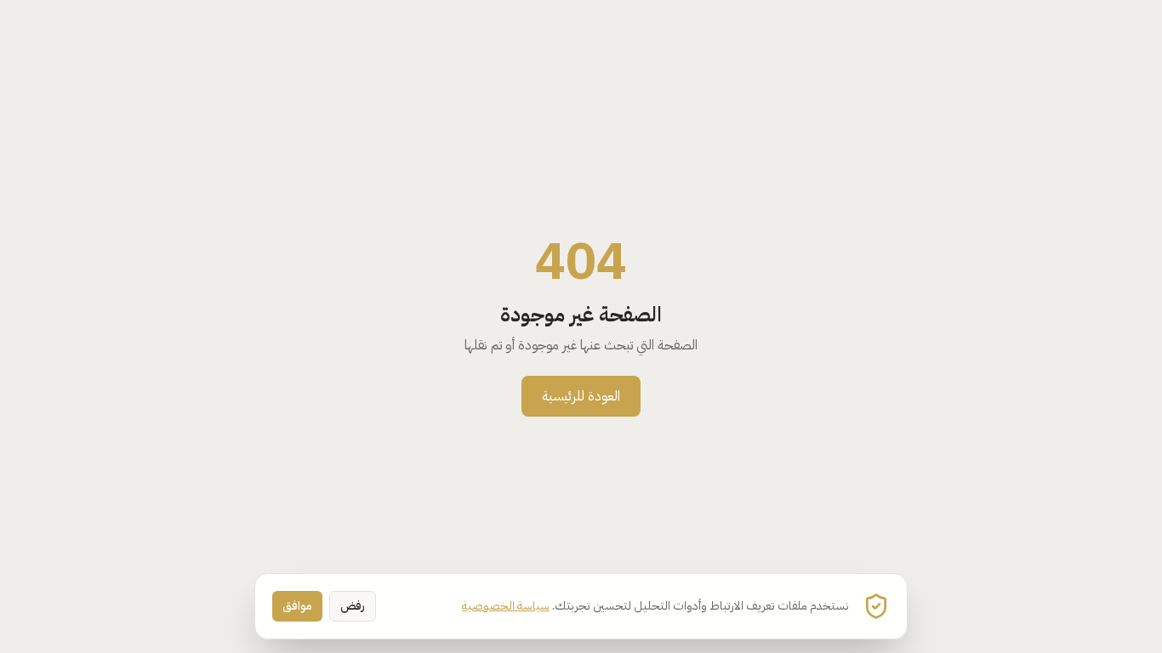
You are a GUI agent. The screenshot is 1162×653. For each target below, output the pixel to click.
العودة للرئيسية (581, 396)
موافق (297, 606)
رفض (352, 606)
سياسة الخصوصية (506, 606)
